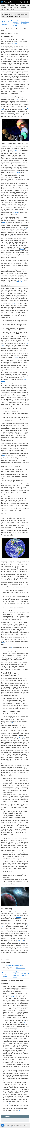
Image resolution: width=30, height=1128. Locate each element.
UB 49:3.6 (14, 303)
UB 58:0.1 (4, 222)
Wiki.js (11, 1126)
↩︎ (24, 1022)
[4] (4, 655)
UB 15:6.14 (21, 940)
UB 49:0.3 (4, 455)
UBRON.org (13, 997)
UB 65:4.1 (22, 249)
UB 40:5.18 (15, 150)
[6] (12, 722)
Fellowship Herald (20, 968)
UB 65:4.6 (15, 212)
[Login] (27, 2)
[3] (11, 647)
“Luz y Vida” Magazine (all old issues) (12, 965)
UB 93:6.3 (14, 43)
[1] (26, 228)
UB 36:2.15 (18, 99)
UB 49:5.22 (15, 357)
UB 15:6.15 (4, 643)
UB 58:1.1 (13, 236)
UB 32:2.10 (19, 282)
